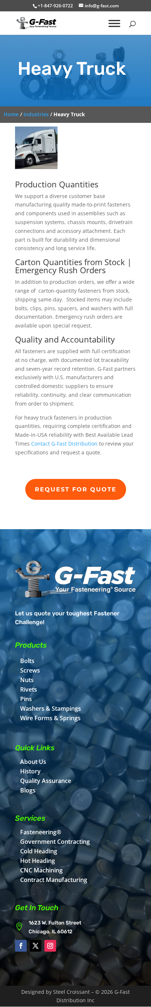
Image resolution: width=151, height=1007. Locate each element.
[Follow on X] (35, 946)
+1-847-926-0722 (55, 6)
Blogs (28, 790)
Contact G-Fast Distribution (64, 443)
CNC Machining (41, 870)
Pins (26, 699)
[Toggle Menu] (114, 23)
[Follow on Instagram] (50, 946)
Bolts (27, 661)
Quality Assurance (45, 781)
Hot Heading (37, 861)
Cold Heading (38, 851)
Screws (30, 670)
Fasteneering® (40, 832)
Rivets (28, 689)
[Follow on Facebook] (21, 946)
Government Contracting (55, 842)
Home (11, 114)
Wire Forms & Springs (50, 718)
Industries (36, 114)
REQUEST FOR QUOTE (76, 489)
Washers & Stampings (50, 708)
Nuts (27, 680)
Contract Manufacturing (53, 880)
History (30, 771)
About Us (33, 762)
